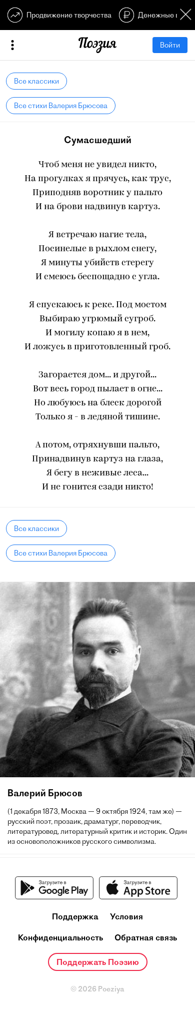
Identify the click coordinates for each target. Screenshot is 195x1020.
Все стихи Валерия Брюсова (61, 105)
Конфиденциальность (60, 937)
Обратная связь (145, 937)
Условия (126, 916)
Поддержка (75, 916)
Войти (170, 45)
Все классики (36, 81)
